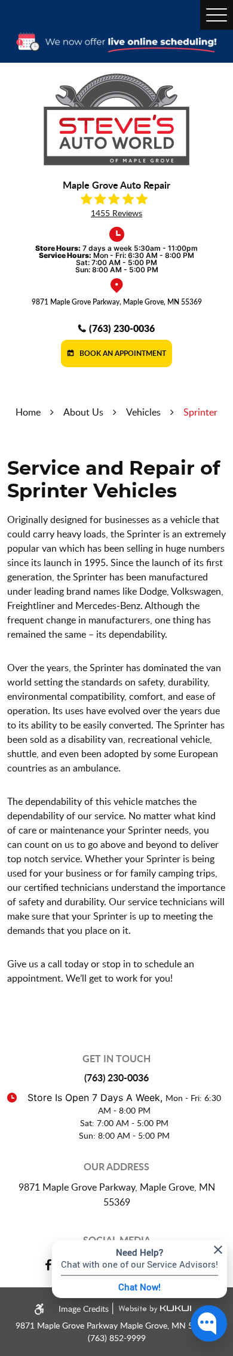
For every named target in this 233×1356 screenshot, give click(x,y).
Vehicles (143, 412)
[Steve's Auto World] (116, 119)
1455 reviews (116, 213)
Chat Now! (139, 1287)
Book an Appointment (122, 353)
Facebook (48, 1265)
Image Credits (85, 1308)
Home (28, 412)
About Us (83, 412)
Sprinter (200, 412)
